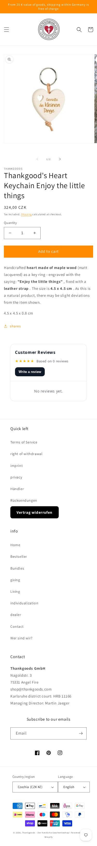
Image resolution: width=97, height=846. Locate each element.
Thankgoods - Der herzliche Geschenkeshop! (46, 832)
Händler (17, 488)
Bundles (17, 568)
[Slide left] (37, 159)
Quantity (10, 223)
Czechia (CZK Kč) (30, 787)
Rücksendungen (23, 500)
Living (15, 591)
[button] (6, 29)
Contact (17, 626)
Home (15, 545)
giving (15, 580)
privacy (16, 477)
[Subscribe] (80, 733)
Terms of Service (24, 442)
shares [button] (15, 326)
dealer (15, 614)
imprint (16, 465)
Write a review (30, 372)
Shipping (26, 214)
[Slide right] (60, 159)
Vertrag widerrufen (35, 512)
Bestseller (18, 556)
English (68, 787)
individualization (24, 603)
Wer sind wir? (21, 638)
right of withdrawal (26, 453)
